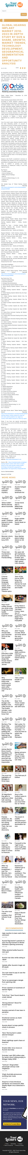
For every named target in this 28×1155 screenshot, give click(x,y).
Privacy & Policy (19, 1145)
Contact (20, 1143)
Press (7, 1143)
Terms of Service (8, 1145)
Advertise (13, 1143)
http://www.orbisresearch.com (13, 459)
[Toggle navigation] (3, 20)
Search (24, 14)
